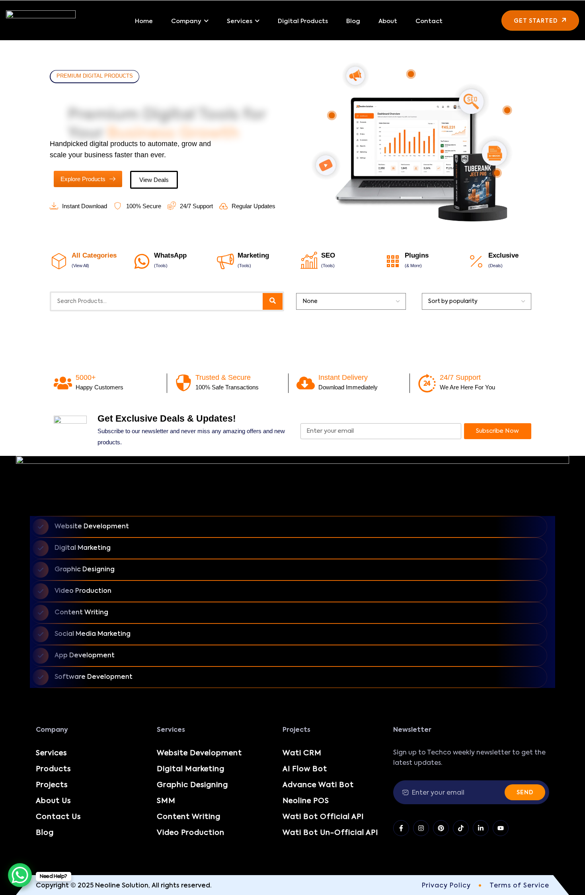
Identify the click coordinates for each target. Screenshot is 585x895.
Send (525, 792)
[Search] (273, 301)
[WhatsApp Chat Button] (20, 875)
